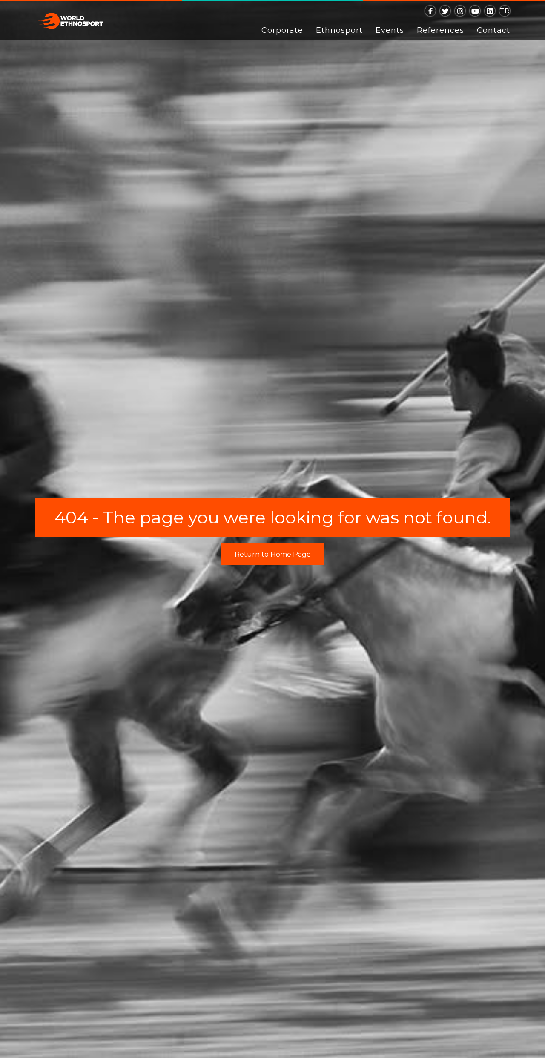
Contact (493, 30)
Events (390, 30)
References (440, 30)
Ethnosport (339, 30)
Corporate (282, 30)
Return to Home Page (273, 554)
